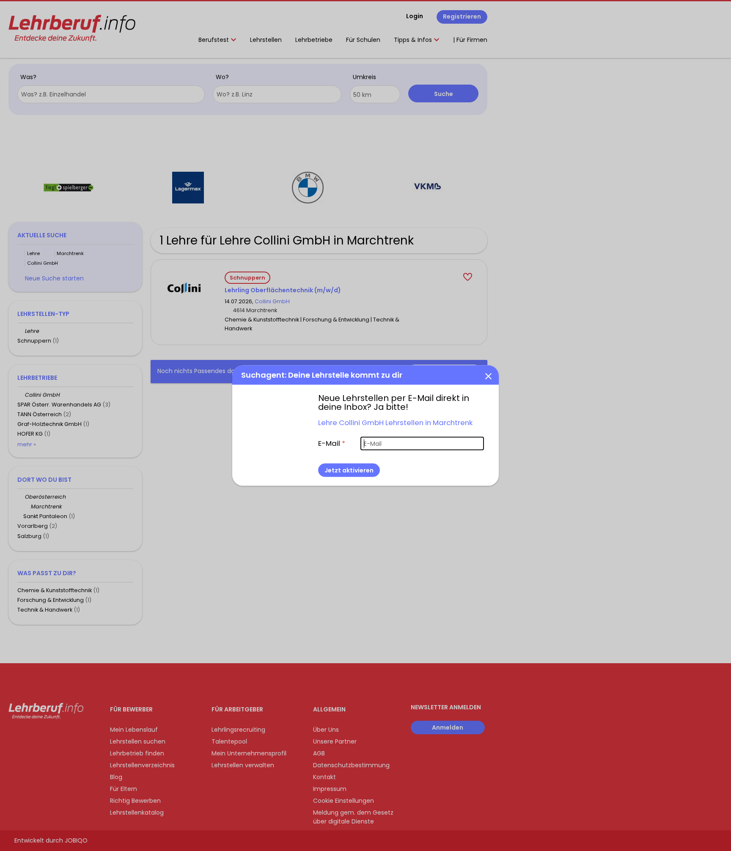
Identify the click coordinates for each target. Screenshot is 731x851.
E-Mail (331, 443)
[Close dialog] (488, 376)
